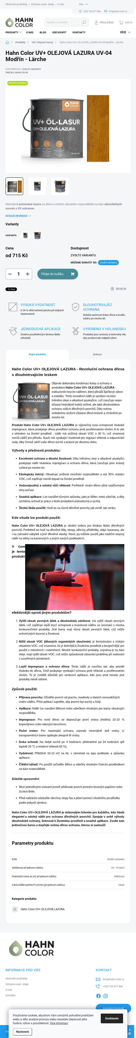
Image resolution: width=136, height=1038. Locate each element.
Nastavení (22, 1031)
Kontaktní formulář (113, 1008)
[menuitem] (14, 32)
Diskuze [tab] (97, 354)
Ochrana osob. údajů (42, 4)
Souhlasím (112, 1018)
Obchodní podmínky (16, 4)
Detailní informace (16, 216)
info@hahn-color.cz (113, 979)
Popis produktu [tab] (37, 354)
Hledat (84, 22)
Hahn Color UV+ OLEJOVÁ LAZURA (42, 909)
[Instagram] (105, 995)
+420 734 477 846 (113, 986)
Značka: (16, 72)
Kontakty (10, 995)
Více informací (59, 1023)
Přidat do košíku (52, 274)
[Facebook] (98, 995)
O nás (61, 4)
